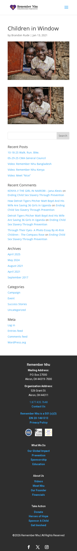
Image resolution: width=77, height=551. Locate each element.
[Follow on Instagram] (46, 547)
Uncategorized (17, 310)
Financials (38, 494)
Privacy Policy (38, 422)
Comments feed (17, 336)
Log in (11, 325)
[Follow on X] (37, 547)
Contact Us (38, 406)
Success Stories (17, 304)
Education (38, 464)
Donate (38, 511)
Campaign (14, 292)
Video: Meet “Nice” (19, 175)
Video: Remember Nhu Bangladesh (30, 164)
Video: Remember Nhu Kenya (26, 169)
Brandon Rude (20, 35)
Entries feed (15, 331)
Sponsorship (39, 459)
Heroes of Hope (38, 516)
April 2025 (14, 254)
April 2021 (14, 271)
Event (11, 298)
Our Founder (38, 490)
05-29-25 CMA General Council (27, 158)
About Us (38, 475)
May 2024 (14, 260)
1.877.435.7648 (39, 402)
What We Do (38, 445)
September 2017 (18, 277)
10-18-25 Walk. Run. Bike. (23, 152)
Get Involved (38, 525)
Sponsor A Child (39, 520)
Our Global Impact (38, 450)
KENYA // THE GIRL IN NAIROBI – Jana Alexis (35, 191)
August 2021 (15, 266)
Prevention (38, 455)
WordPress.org (17, 342)
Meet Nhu (38, 485)
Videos (38, 481)
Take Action (39, 506)
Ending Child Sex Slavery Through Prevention (36, 195)
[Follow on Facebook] (29, 547)
